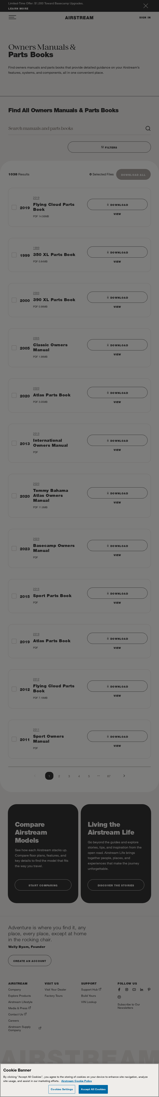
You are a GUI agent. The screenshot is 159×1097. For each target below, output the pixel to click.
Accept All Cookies (93, 1089)
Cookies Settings (62, 1089)
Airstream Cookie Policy (76, 1081)
